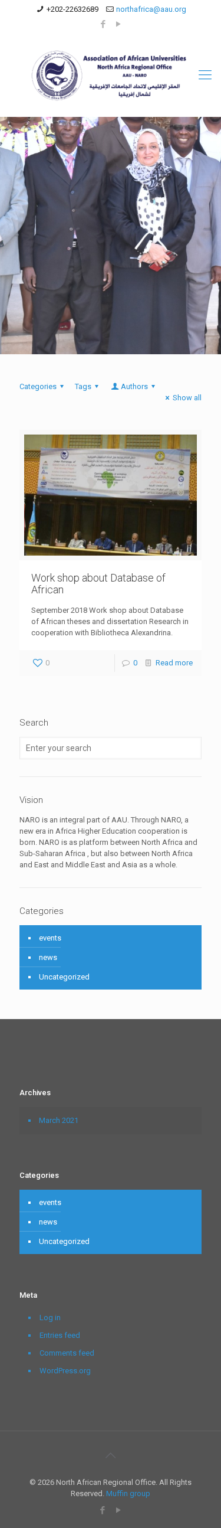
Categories (38, 386)
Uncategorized (64, 976)
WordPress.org (65, 1370)
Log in (50, 1317)
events (50, 937)
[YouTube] (118, 24)
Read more (174, 662)
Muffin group (128, 1493)
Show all (187, 397)
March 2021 (58, 1120)
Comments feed (66, 1353)
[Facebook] (103, 24)
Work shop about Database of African (98, 584)
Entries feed (59, 1335)
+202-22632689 (72, 9)
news (48, 957)
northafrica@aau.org (151, 9)
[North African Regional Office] (110, 75)
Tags (83, 386)
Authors (134, 386)
